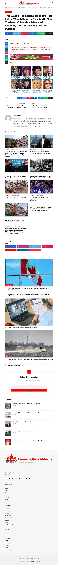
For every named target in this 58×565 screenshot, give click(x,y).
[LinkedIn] (6, 49)
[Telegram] (6, 56)
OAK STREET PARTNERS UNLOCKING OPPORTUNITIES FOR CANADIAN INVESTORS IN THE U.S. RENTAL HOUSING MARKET (40, 210)
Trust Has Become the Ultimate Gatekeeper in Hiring (22, 327)
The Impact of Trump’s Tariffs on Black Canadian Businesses (15, 176)
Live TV (6, 547)
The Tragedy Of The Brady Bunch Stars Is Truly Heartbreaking (37, 77)
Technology (7, 497)
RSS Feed (7, 540)
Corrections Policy (9, 529)
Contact (7, 511)
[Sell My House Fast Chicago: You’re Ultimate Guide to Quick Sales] (16, 209)
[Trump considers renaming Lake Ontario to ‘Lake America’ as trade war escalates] (29, 344)
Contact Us (38, 561)
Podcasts (7, 545)
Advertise (7, 520)
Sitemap (7, 522)
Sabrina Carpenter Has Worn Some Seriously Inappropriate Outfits (37, 91)
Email (29, 384)
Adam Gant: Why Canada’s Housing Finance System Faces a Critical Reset (40, 152)
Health (6, 499)
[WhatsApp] (6, 59)
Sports (6, 495)
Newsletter (7, 538)
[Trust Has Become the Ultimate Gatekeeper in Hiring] (29, 312)
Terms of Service (9, 517)
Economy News (33, 149)
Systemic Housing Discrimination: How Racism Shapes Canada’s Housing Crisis (41, 176)
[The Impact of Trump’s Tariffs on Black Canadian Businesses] (16, 165)
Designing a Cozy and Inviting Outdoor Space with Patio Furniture (15, 198)
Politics (6, 490)
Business (7, 492)
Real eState (8, 12)
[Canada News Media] (29, 3)
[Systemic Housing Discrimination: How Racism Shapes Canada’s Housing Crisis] (41, 165)
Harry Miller (17, 115)
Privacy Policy (8, 515)
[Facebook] (6, 43)
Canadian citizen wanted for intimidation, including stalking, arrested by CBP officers (29, 295)
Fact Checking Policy (10, 524)
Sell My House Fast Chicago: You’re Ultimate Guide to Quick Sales (14, 221)
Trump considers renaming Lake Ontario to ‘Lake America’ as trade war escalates (30, 359)
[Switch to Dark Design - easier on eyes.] (52, 3)
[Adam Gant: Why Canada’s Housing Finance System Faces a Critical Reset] (41, 141)
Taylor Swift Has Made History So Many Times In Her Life (15, 77)
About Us (7, 508)
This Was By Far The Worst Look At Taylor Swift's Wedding (16, 91)
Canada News (9, 285)
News (6, 173)
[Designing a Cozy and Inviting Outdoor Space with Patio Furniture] (16, 186)
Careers (7, 513)
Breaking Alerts (8, 549)
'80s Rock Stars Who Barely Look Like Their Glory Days (47, 77)
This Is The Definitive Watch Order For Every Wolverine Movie (26, 91)
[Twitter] (6, 46)
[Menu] (6, 3)
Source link (13, 62)
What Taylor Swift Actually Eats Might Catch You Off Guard (26, 77)
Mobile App (7, 543)
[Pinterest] (6, 52)
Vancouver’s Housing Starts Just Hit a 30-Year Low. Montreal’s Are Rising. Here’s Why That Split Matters (30, 364)
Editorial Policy (8, 527)
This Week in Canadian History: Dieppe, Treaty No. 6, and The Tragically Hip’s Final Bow (29, 288)
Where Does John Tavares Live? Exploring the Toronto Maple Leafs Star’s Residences (41, 199)
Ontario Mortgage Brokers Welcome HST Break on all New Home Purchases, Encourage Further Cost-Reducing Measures (16, 154)
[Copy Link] (6, 62)
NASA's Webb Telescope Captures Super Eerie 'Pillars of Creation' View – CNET (41, 107)
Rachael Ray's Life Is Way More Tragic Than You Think (47, 91)
